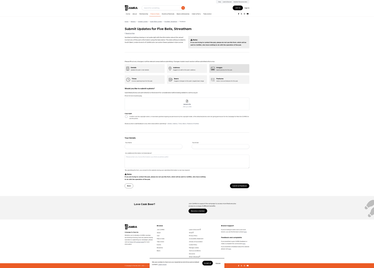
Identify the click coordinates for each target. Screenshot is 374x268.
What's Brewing (194, 256)
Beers (158, 250)
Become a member (198, 211)
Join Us (237, 8)
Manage (218, 263)
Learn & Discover (227, 1)
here (245, 231)
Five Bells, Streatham (170, 21)
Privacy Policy (193, 235)
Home (126, 21)
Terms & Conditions (195, 250)
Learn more (162, 264)
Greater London (143, 21)
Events (159, 244)
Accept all (207, 263)
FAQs (131, 242)
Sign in (246, 8)
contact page (140, 242)
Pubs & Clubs (161, 238)
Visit (158, 235)
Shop (219, 1)
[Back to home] (131, 8)
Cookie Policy (193, 244)
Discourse (192, 253)
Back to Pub (130, 33)
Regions (133, 21)
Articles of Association (196, 241)
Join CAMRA (161, 229)
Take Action (160, 241)
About (159, 232)
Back (129, 186)
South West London (156, 21)
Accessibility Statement (196, 238)
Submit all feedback (239, 186)
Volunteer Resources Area (240, 1)
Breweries (160, 247)
